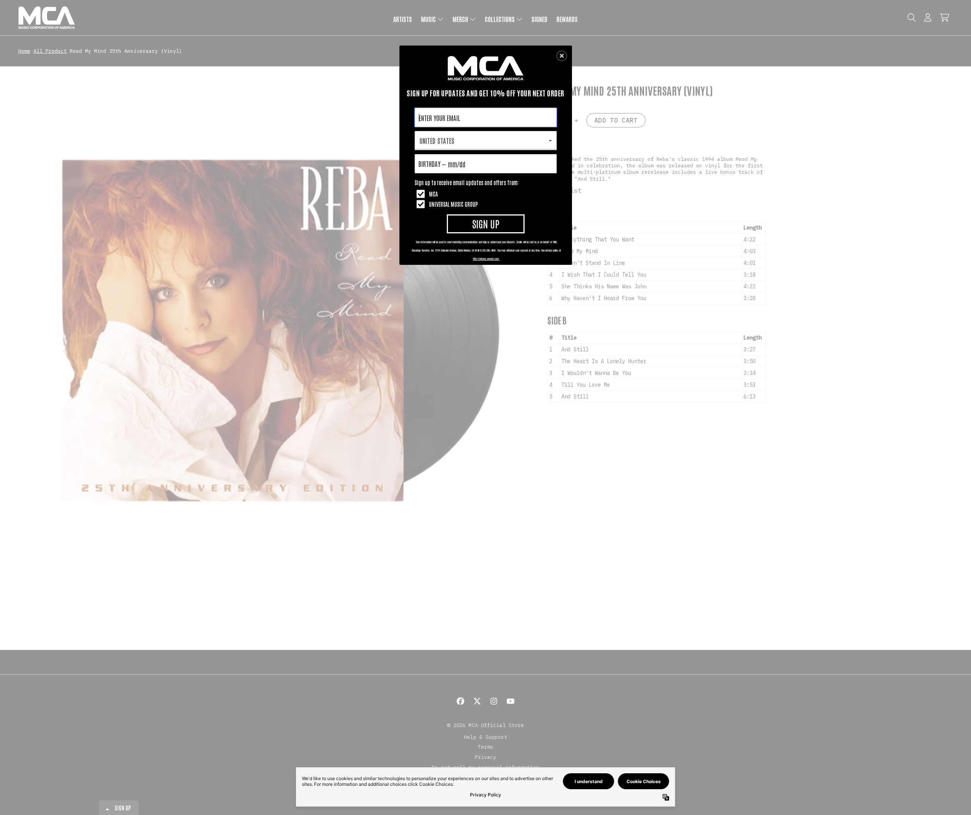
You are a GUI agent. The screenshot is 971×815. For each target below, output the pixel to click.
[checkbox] (486, 194)
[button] (561, 55)
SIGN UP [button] (485, 223)
